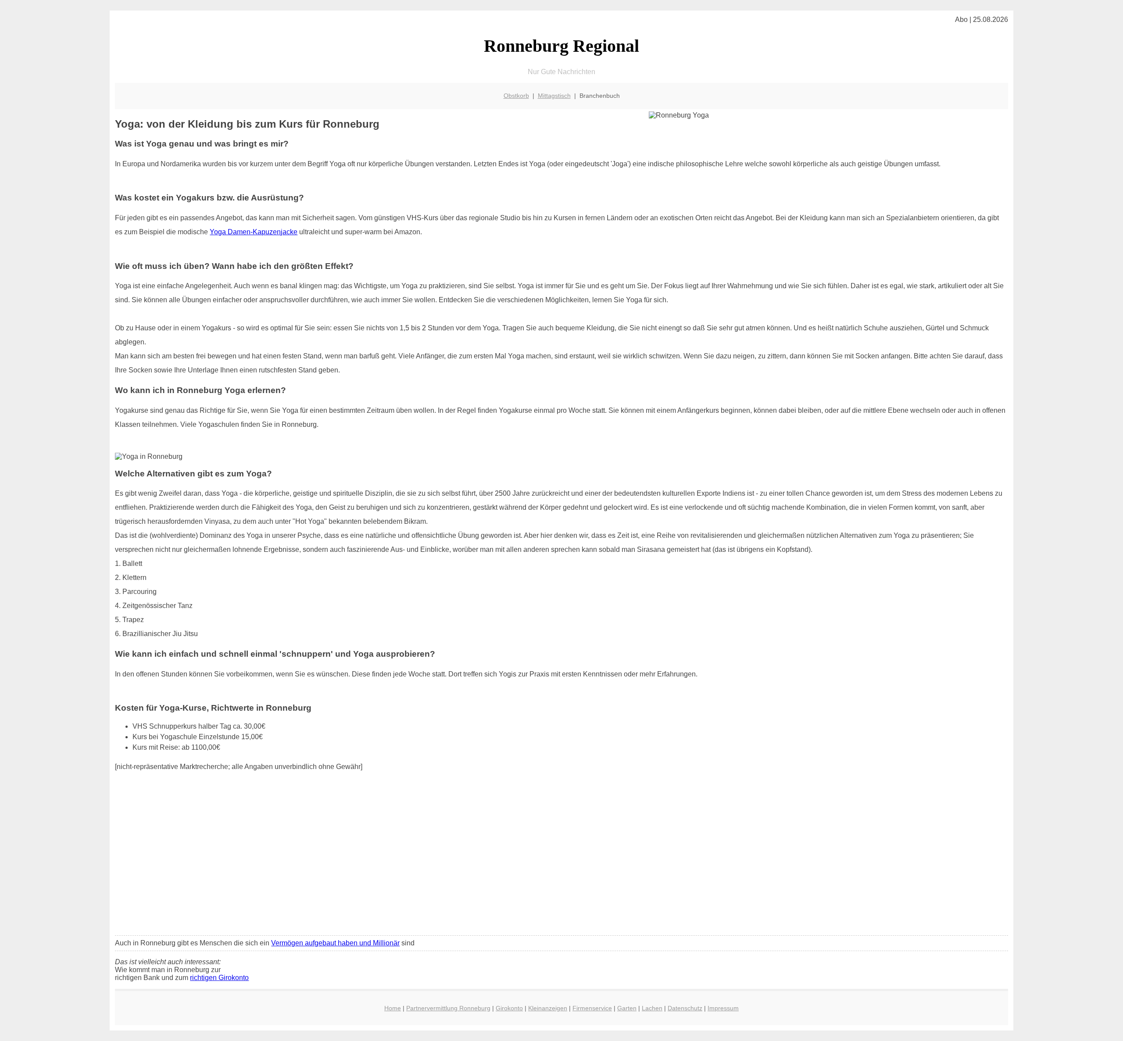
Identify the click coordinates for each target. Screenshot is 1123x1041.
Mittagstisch (554, 95)
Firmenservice (592, 1008)
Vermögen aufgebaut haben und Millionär (335, 943)
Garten (627, 1008)
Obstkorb (516, 95)
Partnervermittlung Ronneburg (448, 1008)
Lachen (652, 1008)
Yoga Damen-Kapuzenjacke (253, 232)
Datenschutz (685, 1008)
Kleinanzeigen (547, 1008)
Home (392, 1008)
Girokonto (509, 1008)
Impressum (723, 1008)
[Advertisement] (561, 863)
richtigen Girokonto (219, 977)
